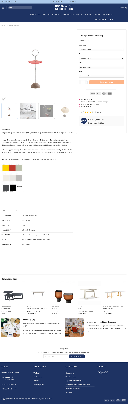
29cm (23, 225)
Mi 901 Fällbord (108, 308)
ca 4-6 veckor (26, 244)
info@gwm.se (11, 384)
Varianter (82, 54)
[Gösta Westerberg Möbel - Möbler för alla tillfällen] (64, 8)
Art (111, 19)
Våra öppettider (71, 377)
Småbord (15, 25)
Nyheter (88, 14)
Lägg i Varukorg (106, 82)
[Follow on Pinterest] (106, 372)
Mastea (54, 308)
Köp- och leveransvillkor (74, 381)
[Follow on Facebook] (99, 372)
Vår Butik (37, 373)
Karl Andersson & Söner (29, 215)
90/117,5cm (46, 240)
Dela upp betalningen (73, 388)
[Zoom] (4, 99)
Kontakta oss (38, 377)
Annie (79, 308)
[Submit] (30, 7)
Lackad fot (47, 235)
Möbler (33, 14)
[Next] (69, 65)
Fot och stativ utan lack (29, 235)
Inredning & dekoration (72, 14)
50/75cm (33, 240)
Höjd (80, 71)
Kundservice (70, 373)
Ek (29, 230)
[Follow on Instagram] (103, 372)
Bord (9, 25)
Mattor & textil (54, 14)
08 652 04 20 (11, 389)
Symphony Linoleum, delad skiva (37, 308)
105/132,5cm (26, 240)
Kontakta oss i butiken (96, 123)
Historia (36, 381)
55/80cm (39, 240)
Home (3, 25)
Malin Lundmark (26, 220)
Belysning (42, 14)
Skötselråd (69, 392)
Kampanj (97, 14)
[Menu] (3, 7)
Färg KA (81, 62)
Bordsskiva (82, 45)
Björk (26, 230)
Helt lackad (40, 235)
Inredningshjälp (101, 19)
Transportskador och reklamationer (78, 384)
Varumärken (107, 14)
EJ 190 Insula (6, 308)
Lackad (33, 230)
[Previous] (5, 65)
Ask (23, 230)
